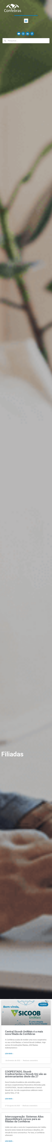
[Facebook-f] (32, 34)
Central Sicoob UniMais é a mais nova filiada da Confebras (24, 1033)
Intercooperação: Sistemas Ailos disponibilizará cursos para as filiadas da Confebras (24, 1119)
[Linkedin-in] (28, 34)
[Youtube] (19, 34)
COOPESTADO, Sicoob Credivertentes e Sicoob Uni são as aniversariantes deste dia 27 (25, 1074)
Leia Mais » (9, 1054)
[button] (26, 21)
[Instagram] (23, 34)
